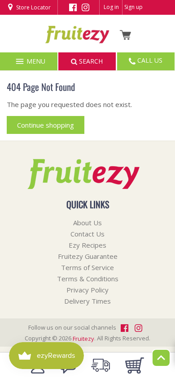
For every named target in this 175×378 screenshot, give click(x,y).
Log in (111, 7)
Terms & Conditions (87, 278)
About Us (87, 222)
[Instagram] (85, 7)
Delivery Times (87, 300)
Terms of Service (87, 267)
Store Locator (33, 7)
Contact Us (87, 233)
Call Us (149, 60)
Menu (35, 61)
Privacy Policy (87, 289)
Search (90, 61)
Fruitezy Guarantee (88, 256)
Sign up (133, 7)
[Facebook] (73, 7)
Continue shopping (45, 124)
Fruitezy (83, 339)
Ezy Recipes (87, 245)
